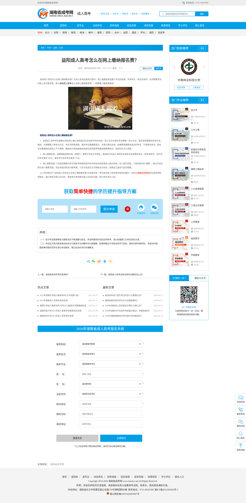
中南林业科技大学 (189, 80)
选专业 (80, 25)
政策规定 (165, 25)
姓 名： (61, 374)
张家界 (161, 33)
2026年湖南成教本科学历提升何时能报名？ (124, 316)
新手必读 (105, 14)
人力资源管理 (197, 189)
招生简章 (131, 25)
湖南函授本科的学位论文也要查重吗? (121, 300)
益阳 (125, 33)
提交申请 (109, 209)
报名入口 (179, 477)
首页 (46, 25)
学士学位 (182, 25)
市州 (49, 48)
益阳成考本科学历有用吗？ (57, 274)
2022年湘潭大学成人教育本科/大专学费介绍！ (60, 295)
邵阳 (108, 33)
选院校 (63, 25)
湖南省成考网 (57, 464)
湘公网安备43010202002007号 (124, 494)
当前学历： (62, 394)
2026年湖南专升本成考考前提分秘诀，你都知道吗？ (128, 311)
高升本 (135, 14)
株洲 (82, 33)
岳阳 (56, 33)
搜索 (202, 14)
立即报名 (197, 87)
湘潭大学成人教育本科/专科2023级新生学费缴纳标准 (63, 306)
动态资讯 (97, 25)
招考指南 (114, 25)
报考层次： (62, 354)
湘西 (151, 33)
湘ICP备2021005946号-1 (166, 489)
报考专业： (62, 364)
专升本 (116, 14)
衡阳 (73, 33)
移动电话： (62, 404)
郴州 (90, 33)
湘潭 (99, 33)
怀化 (143, 33)
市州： (41, 33)
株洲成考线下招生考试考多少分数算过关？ (124, 295)
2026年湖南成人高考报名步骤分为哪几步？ (124, 306)
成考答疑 (148, 25)
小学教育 (195, 222)
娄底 (134, 33)
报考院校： (62, 344)
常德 (64, 33)
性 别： (61, 384)
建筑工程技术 (197, 169)
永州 (116, 33)
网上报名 (199, 25)
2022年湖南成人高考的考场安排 (54, 300)
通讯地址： (62, 424)
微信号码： (62, 414)
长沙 (47, 33)
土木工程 (195, 130)
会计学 (194, 110)
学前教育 (195, 255)
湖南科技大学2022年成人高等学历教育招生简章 (61, 311)
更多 (202, 48)
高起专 (125, 14)
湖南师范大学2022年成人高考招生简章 (57, 316)
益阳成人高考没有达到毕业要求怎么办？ (126, 274)
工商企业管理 (197, 205)
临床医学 (195, 238)
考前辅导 (145, 14)
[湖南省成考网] (64, 18)
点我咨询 (141, 213)
